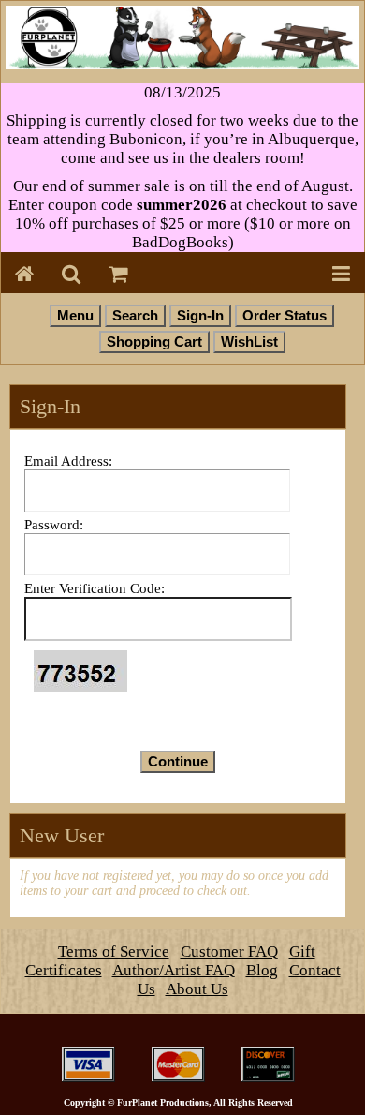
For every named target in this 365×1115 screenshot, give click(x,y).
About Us (197, 989)
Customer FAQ (229, 951)
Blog (262, 970)
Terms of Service (113, 951)
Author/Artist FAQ (173, 970)
